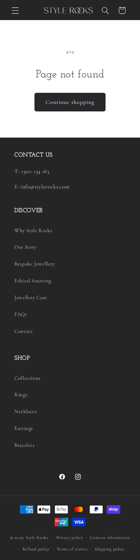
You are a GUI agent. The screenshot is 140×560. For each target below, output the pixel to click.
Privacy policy (69, 537)
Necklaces (25, 411)
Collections (27, 378)
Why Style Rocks (33, 230)
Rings (20, 394)
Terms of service (72, 548)
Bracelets (24, 445)
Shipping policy (110, 548)
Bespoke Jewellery (34, 263)
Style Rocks (37, 537)
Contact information (110, 537)
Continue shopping (70, 102)
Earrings (23, 428)
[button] (15, 10)
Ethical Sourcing (32, 280)
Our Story (25, 247)
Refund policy (36, 548)
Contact (23, 331)
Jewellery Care (30, 297)
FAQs (20, 314)
